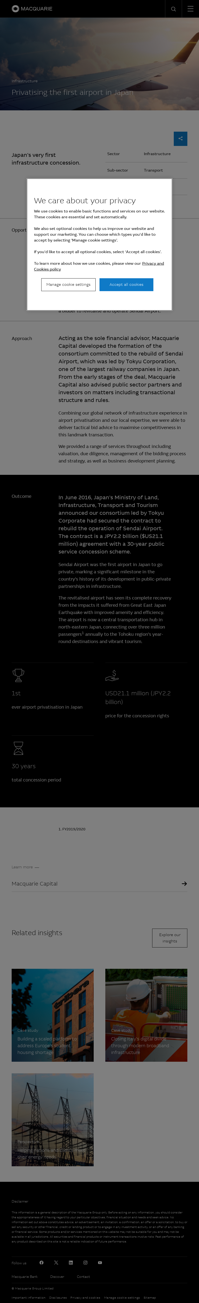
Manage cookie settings (68, 284)
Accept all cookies (126, 284)
